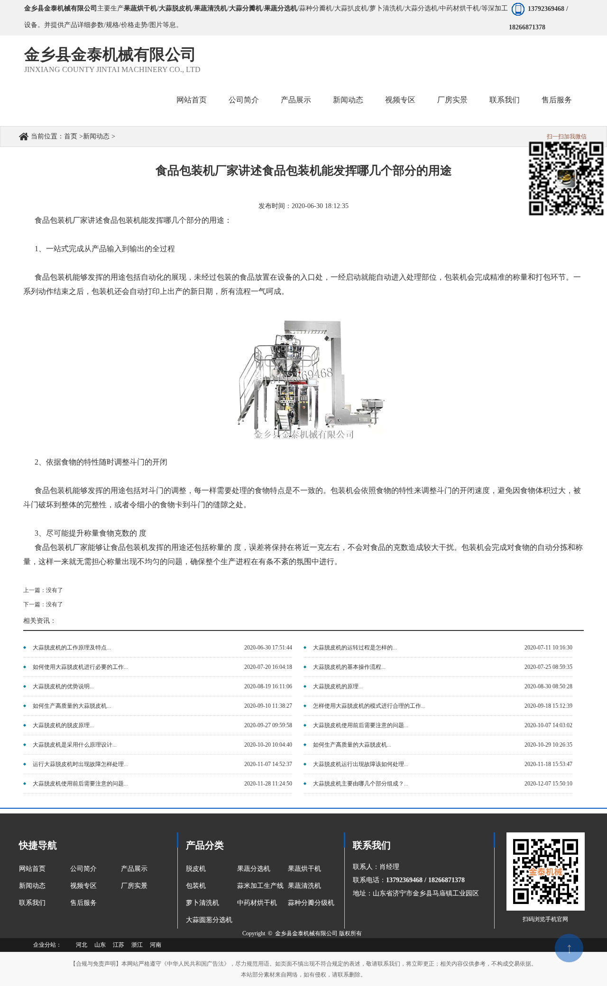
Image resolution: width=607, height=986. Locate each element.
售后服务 (83, 902)
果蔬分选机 (253, 868)
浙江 (137, 944)
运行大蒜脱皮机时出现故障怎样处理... (80, 764)
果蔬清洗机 (304, 885)
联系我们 (32, 902)
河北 (81, 944)
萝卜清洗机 (202, 902)
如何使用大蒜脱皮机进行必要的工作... (80, 667)
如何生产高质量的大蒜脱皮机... (72, 706)
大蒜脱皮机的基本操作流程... (349, 667)
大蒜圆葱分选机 (209, 919)
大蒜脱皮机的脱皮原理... (63, 725)
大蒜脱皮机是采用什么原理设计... (75, 744)
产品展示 (134, 868)
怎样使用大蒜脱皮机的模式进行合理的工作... (369, 706)
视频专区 (83, 885)
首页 (70, 136)
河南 (155, 944)
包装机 (196, 885)
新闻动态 (96, 136)
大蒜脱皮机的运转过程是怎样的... (355, 647)
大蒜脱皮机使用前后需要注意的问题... (360, 725)
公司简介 (83, 868)
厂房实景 (134, 885)
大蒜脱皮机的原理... (338, 686)
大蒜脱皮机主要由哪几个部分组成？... (360, 783)
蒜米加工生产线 (260, 885)
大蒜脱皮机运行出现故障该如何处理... (360, 764)
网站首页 (32, 868)
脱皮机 (196, 868)
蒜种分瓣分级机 (311, 902)
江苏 (118, 944)
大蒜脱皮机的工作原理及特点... (72, 647)
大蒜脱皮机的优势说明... (63, 686)
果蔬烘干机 (304, 868)
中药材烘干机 (257, 902)
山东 (100, 944)
